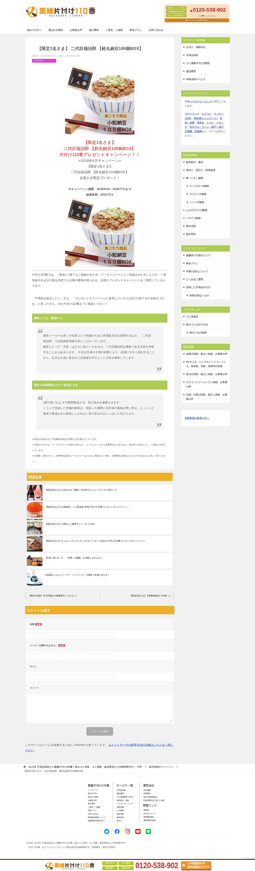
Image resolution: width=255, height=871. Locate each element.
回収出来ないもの (199, 295)
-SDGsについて (149, 813)
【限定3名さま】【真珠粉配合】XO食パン (150, 595)
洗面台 (200, 122)
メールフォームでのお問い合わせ (197, 20)
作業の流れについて (197, 271)
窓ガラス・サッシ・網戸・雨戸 (207, 127)
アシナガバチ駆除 (199, 186)
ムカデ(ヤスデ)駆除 (196, 210)
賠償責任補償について (96, 817)
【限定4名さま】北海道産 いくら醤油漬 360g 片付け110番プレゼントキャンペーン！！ (87, 507)
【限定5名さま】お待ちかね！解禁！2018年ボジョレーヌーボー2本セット (81, 490)
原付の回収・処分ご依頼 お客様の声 (206, 374)
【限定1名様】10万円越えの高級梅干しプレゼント (53, 595)
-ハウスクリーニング (124, 804)
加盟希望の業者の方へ (197, 418)
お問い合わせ (156, 30)
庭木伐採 (191, 226)
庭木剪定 (191, 234)
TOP (84, 766)
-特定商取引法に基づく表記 (153, 800)
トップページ (93, 790)
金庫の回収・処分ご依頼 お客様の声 (206, 353)
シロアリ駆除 (193, 218)
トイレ (210, 122)
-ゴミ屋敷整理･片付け (124, 797)
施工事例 (94, 30)
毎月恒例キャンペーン (44, 60)
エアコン (206, 113)
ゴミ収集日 (192, 316)
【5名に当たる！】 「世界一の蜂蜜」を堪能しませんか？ (73, 558)
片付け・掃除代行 (196, 47)
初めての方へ (34, 30)
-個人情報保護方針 (150, 797)
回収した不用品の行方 (198, 287)
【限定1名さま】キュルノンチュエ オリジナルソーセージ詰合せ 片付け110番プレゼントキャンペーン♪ (95, 541)
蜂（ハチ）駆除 (194, 178)
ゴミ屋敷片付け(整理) (198, 63)
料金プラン (136, 30)
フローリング (192, 113)
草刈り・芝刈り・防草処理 (200, 170)
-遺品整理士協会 (149, 820)
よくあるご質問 (194, 279)
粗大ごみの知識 (198, 332)
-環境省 (146, 810)
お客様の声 (76, 30)
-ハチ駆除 (120, 810)
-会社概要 (147, 790)
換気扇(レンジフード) (205, 118)
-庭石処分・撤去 (122, 800)
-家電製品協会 (148, 817)
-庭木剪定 (120, 817)
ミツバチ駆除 (197, 202)
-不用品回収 (121, 790)
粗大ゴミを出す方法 (197, 324)
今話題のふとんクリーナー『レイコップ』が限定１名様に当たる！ (77, 575)
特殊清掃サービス (196, 79)
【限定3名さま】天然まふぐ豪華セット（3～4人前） (70, 524)
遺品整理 (191, 71)
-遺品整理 (120, 793)
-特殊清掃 (120, 807)
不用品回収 (192, 55)
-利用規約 (147, 793)
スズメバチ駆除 (198, 194)
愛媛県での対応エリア (198, 255)
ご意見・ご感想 (114, 30)
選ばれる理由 (55, 30)
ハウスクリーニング (200, 101)
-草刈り (119, 821)
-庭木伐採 (120, 814)
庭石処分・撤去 (194, 162)
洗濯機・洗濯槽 (193, 131)
